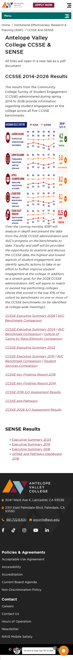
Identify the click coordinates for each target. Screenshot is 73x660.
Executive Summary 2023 (31, 439)
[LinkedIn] (47, 530)
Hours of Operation (16, 621)
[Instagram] (24, 530)
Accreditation (12, 574)
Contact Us (10, 614)
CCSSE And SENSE (40, 30)
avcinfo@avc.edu (46, 520)
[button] (64, 651)
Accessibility (11, 567)
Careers (8, 606)
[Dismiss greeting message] (55, 648)
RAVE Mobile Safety (17, 636)
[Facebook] (3, 530)
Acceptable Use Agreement (23, 559)
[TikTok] (13, 530)
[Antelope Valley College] (12, 5)
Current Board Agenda (19, 582)
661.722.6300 (16, 520)
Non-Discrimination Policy (21, 589)
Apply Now (43, 5)
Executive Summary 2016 (31, 449)
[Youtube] (35, 530)
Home (6, 25)
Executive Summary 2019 (31, 444)
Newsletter (10, 629)
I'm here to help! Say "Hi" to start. (39, 651)
